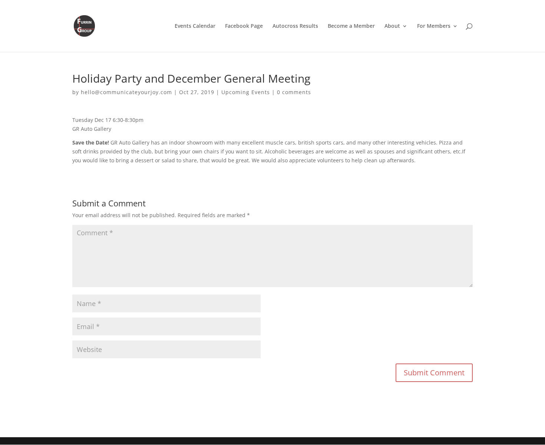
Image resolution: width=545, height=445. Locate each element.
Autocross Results (295, 26)
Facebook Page (244, 26)
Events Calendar (195, 26)
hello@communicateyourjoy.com (126, 92)
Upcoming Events (245, 92)
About (392, 26)
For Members (433, 26)
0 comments (294, 92)
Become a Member (351, 26)
